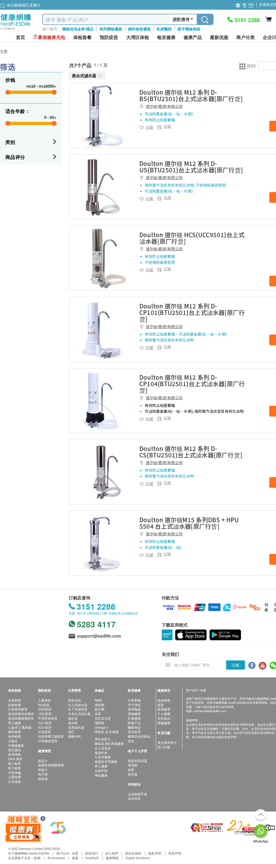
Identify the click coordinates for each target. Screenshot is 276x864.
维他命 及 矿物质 (107, 731)
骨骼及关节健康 (106, 761)
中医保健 (14, 772)
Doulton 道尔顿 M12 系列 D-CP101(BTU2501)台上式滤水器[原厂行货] (192, 312)
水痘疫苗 (44, 731)
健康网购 (112, 857)
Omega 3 (101, 727)
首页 (20, 37)
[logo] (16, 29)
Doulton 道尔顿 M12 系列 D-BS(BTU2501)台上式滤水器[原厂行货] (191, 95)
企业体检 (14, 781)
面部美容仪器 (137, 760)
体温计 (43, 769)
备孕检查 (14, 736)
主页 (4, 51)
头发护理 (101, 770)
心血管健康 (103, 757)
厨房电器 (134, 709)
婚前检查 (14, 731)
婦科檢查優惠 (139, 28)
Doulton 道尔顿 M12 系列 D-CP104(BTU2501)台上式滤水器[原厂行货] (192, 383)
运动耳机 (134, 798)
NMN (98, 700)
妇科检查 (14, 704)
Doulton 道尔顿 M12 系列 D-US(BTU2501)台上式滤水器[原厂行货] (191, 166)
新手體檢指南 (189, 28)
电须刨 (132, 765)
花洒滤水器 (76, 727)
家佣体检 (14, 754)
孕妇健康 (101, 775)
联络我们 (91, 853)
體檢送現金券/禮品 (78, 28)
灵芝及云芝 (103, 718)
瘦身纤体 (101, 752)
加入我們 (111, 853)
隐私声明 (154, 853)
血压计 (43, 760)
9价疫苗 (44, 704)
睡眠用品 (134, 727)
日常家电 (134, 700)
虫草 (98, 713)
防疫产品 (134, 722)
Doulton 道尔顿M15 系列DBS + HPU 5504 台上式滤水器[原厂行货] (189, 522)
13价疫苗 (44, 713)
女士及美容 (103, 748)
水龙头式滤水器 (79, 713)
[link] (101, 115)
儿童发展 (14, 776)
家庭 (75, 857)
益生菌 (99, 709)
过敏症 (13, 740)
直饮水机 (74, 700)
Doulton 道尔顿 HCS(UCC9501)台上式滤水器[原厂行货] (191, 237)
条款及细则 (133, 853)
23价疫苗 (44, 709)
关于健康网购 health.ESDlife (28, 853)
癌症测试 (14, 750)
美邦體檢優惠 (110, 28)
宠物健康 (134, 713)
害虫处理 (134, 731)
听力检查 (14, 768)
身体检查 (163, 700)
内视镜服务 (16, 745)
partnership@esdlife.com (210, 711)
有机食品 (163, 718)
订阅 (235, 665)
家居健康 (163, 709)
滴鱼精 (99, 722)
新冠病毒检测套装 (21, 718)
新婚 (37, 857)
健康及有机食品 (139, 736)
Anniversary (56, 857)
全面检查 (14, 700)
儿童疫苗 (44, 700)
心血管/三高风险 (20, 727)
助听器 (43, 778)
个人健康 (163, 713)
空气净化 (134, 704)
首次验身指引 (167, 742)
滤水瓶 (73, 722)
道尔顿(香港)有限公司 (164, 106)
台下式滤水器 (77, 709)
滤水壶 (73, 718)
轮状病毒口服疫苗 (51, 736)
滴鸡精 (99, 704)
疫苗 (160, 704)
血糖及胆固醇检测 (51, 765)
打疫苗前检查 (17, 709)
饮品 (131, 740)
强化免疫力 (103, 739)
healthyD (92, 857)
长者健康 (134, 718)
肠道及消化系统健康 (109, 743)
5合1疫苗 (44, 722)
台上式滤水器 (77, 704)
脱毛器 (132, 774)
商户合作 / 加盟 (67, 853)
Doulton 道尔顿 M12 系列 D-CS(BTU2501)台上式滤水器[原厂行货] (190, 451)
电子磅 (43, 774)
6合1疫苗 (44, 727)
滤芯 (71, 731)
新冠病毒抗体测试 (21, 713)
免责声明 (174, 853)
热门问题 (163, 747)
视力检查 (14, 763)
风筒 (131, 769)
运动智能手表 (137, 794)
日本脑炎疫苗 (47, 740)
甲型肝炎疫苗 (47, 718)
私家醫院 (164, 28)
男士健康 (14, 722)
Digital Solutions (138, 857)
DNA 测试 (15, 758)
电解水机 (74, 736)
